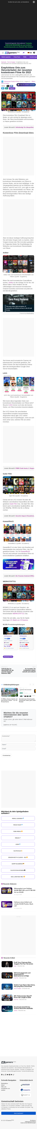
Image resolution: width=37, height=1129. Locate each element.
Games (15, 1010)
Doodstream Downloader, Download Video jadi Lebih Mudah (27, 700)
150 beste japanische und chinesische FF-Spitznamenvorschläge (22, 974)
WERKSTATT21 (18, 613)
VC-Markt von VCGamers (19, 620)
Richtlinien (33, 1120)
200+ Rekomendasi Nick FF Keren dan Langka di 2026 (23, 996)
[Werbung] (18, 21)
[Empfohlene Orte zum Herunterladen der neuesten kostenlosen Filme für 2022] (11, 86)
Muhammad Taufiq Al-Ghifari (11, 81)
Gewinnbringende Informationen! (18, 44)
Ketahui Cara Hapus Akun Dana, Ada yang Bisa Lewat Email (24, 985)
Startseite (3, 62)
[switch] (34, 53)
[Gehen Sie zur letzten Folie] (30, 684)
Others (33, 81)
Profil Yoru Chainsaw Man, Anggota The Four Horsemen (23, 963)
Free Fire (16, 978)
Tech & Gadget (11, 62)
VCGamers (10, 1120)
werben (3, 1090)
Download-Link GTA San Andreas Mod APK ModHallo (23, 1007)
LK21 (11, 405)
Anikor (11, 282)
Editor (3, 1085)
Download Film (8, 656)
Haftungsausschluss (30, 1121)
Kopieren (12, 88)
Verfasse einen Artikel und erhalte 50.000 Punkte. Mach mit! (23, 904)
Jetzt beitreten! (18, 1113)
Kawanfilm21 (25, 551)
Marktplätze (4, 1083)
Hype (15, 966)
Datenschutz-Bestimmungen (28, 1123)
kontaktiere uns (5, 1088)
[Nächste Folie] (33, 684)
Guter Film (13, 504)
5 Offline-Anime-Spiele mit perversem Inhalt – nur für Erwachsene (9, 700)
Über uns (3, 1087)
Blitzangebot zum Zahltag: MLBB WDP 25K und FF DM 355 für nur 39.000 (24, 890)
